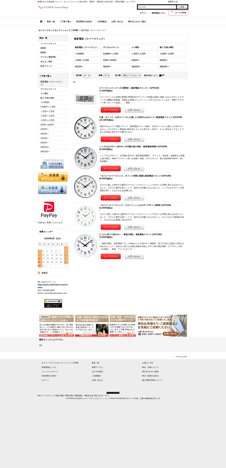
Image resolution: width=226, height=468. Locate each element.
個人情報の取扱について (152, 380)
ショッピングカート (50, 371)
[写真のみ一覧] (156, 75)
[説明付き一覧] (162, 75)
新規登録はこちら (158, 13)
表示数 (79, 75)
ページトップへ (181, 357)
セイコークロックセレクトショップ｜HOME (60, 363)
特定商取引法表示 (49, 376)
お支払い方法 (147, 363)
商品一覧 (95, 363)
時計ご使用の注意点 (150, 376)
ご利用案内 (96, 376)
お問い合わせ (97, 380)
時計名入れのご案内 (150, 371)
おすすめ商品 (97, 371)
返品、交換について (150, 367)
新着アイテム (97, 367)
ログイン (143, 13)
